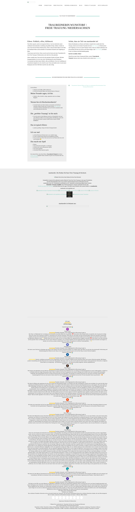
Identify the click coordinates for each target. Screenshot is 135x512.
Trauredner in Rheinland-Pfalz (70, 508)
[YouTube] (56, 497)
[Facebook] (67, 497)
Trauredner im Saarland (83, 508)
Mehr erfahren (84, 494)
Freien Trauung (34, 155)
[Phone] (77, 497)
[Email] (53, 497)
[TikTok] (63, 497)
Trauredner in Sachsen (94, 508)
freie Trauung (57, 106)
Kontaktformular (34, 156)
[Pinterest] (70, 497)
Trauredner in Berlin (74, 507)
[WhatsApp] (81, 497)
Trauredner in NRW (59, 508)
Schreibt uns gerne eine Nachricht (45, 186)
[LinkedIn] (74, 497)
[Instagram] (60, 497)
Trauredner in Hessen (95, 507)
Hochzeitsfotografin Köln (73, 505)
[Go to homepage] (31, 5)
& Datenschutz (72, 501)
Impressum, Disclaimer (64, 501)
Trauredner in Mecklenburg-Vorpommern (45, 508)
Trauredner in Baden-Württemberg (51, 507)
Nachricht (98, 58)
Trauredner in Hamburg (84, 507)
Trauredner (66, 504)
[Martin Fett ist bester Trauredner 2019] (80, 194)
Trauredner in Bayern (64, 507)
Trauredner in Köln (39, 507)
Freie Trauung (95, 45)
